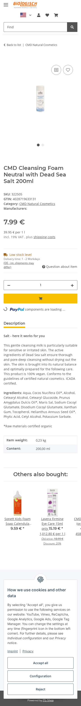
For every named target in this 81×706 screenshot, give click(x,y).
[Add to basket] (7, 58)
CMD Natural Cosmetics (37, 204)
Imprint (12, 651)
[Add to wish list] (68, 70)
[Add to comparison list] (56, 70)
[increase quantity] (72, 285)
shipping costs (44, 237)
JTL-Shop (48, 700)
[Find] (72, 27)
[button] (39, 15)
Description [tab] (14, 323)
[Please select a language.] (26, 15)
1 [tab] (38, 145)
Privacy (28, 651)
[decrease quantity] (9, 285)
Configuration (40, 676)
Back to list (14, 45)
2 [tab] (42, 145)
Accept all (40, 663)
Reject (40, 689)
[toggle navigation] (6, 3)
